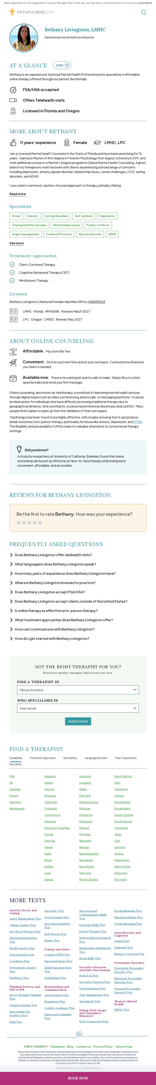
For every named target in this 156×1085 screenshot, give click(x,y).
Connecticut (52, 815)
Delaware (50, 821)
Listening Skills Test (92, 925)
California (51, 802)
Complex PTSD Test (57, 954)
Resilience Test (19, 978)
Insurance (15, 764)
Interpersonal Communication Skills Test (93, 914)
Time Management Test (94, 995)
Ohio (117, 782)
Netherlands (17, 808)
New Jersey (86, 860)
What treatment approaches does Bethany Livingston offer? (64, 620)
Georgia (50, 840)
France (14, 795)
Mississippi (85, 821)
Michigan (84, 808)
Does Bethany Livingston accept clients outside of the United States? (71, 601)
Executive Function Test (94, 982)
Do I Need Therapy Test (25, 931)
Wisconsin (120, 873)
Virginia (118, 853)
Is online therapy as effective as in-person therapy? (56, 610)
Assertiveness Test (57, 995)
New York (85, 873)
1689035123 (96, 302)
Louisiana (85, 782)
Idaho (48, 853)
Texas (118, 834)
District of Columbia (57, 827)
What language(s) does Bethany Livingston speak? (55, 564)
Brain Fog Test (88, 975)
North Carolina (88, 879)
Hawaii (49, 847)
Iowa (48, 873)
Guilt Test (16, 1022)
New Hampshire (89, 853)
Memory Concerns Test (129, 954)
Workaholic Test (89, 1001)
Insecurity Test (54, 911)
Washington (122, 860)
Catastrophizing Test (23, 1005)
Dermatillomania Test (128, 911)
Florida (49, 834)
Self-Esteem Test (56, 934)
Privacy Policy (103, 1046)
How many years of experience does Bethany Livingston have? (65, 573)
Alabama (50, 776)
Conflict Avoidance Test (60, 1008)
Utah (117, 840)
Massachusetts (88, 802)
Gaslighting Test (55, 978)
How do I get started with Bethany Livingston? (52, 638)
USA (12, 776)
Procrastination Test (92, 988)
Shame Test (52, 940)
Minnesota (85, 815)
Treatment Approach (42, 758)
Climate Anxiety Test (23, 925)
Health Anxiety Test (22, 948)
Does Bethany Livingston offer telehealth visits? (53, 555)
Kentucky (85, 776)
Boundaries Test (55, 1001)
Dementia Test (123, 947)
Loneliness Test (20, 961)
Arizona (49, 789)
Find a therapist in (38, 682)
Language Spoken (96, 758)
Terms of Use (123, 1046)
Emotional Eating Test (128, 917)
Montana (85, 834)
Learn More (145, 3)
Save (59, 65)
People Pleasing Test (92, 931)
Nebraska (85, 840)
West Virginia (122, 866)
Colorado (51, 808)
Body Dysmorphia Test (93, 1021)
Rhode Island (122, 808)
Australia (15, 789)
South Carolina (123, 815)
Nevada (84, 847)
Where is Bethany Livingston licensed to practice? (55, 582)
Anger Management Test (25, 918)
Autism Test (122, 941)
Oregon (119, 795)
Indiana (49, 866)
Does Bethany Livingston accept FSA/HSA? (50, 592)
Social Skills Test (90, 958)
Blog (70, 1046)
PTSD (138, 422)
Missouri (84, 827)
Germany (15, 802)
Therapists (57, 1046)
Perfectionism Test (57, 917)
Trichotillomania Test (128, 923)
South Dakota (123, 821)
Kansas (49, 879)
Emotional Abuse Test (58, 961)
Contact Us (83, 1046)
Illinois (48, 860)
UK (11, 782)
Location (16, 758)
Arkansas (50, 795)
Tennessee (121, 827)
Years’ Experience (126, 758)
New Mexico (86, 866)
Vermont (119, 847)
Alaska (49, 782)
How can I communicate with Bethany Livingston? (55, 629)
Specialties (70, 758)
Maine (83, 789)
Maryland (85, 795)
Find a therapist (36, 1046)
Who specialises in (37, 700)
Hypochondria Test (22, 954)
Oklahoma (121, 789)
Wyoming (120, 879)
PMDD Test (121, 1009)
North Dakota (123, 776)
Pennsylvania (122, 802)
